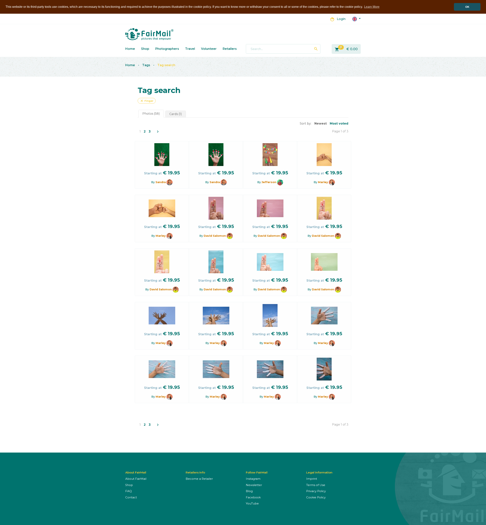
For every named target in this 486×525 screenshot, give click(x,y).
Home (130, 49)
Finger (146, 101)
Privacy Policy (316, 491)
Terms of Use (315, 485)
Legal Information (319, 472)
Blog (249, 491)
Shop (145, 49)
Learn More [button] (371, 6)
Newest (320, 123)
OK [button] (467, 6)
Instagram (253, 479)
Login (341, 19)
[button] (356, 18)
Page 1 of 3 (340, 131)
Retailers (230, 49)
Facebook (253, 497)
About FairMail (135, 479)
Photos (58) (151, 113)
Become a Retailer (199, 479)
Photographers (167, 49)
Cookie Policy (316, 497)
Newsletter (254, 485)
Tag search (166, 65)
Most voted (339, 123)
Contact (131, 497)
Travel (190, 49)
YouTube (252, 503)
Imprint (311, 479)
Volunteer (209, 49)
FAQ (128, 491)
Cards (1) (175, 114)
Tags (146, 65)
